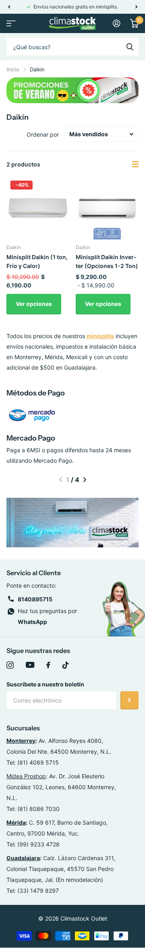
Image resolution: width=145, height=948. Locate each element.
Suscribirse (129, 700)
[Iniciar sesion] (116, 23)
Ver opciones (34, 303)
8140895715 (35, 599)
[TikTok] (65, 665)
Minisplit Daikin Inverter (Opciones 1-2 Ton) (107, 261)
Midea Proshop (26, 776)
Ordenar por (43, 134)
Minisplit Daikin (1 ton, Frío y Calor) (37, 261)
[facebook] (48, 665)
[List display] (135, 164)
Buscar (130, 47)
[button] (9, 7)
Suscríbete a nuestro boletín (45, 684)
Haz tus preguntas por (47, 616)
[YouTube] (30, 665)
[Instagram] (10, 665)
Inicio (12, 69)
